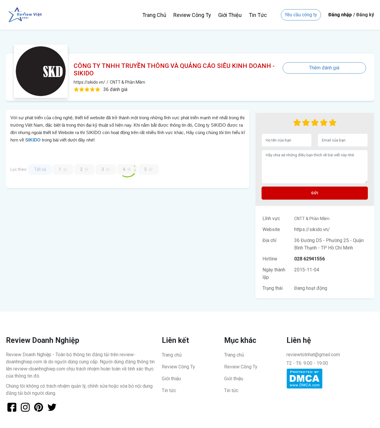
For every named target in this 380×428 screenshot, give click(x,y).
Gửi (315, 193)
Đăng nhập (340, 14)
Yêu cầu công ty (301, 14)
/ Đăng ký (363, 14)
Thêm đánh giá (324, 68)
